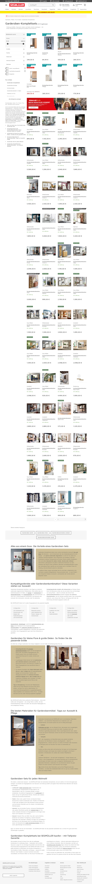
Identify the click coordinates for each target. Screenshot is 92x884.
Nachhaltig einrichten (81, 876)
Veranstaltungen (48, 878)
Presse (61, 878)
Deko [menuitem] (59, 9)
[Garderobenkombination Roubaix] (49, 313)
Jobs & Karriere (80, 869)
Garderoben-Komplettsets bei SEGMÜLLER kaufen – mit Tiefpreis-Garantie (15, 145)
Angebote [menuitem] (73, 9)
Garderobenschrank (16, 594)
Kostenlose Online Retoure (34, 871)
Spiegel (29, 592)
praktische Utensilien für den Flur (30, 627)
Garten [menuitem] (21, 9)
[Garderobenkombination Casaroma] (33, 407)
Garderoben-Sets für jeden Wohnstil (15, 141)
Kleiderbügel (22, 624)
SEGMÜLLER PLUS (82, 1)
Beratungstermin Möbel (65, 865)
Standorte (79, 865)
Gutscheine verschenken (50, 872)
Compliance (79, 881)
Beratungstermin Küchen (65, 867)
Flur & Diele (8, 80)
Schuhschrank (37, 592)
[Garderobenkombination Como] (80, 467)
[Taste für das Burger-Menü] (6, 5)
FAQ (61, 876)
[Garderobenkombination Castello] (80, 120)
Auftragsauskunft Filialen (34, 869)
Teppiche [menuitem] (52, 9)
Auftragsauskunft (69, 1)
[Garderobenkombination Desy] (80, 313)
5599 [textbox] (22, 41)
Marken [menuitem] (65, 9)
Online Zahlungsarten (33, 867)
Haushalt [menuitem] (44, 9)
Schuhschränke (10, 88)
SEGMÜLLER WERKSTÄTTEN (83, 874)
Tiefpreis (46, 869)
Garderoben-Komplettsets (13, 82)
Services (62, 872)
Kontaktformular (63, 871)
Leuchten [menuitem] (28, 9)
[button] (25, 68)
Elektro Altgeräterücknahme (66, 879)
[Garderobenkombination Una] (80, 407)
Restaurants (79, 867)
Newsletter (47, 871)
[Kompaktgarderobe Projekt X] (80, 497)
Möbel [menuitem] (7, 9)
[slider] (8, 44)
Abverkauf (47, 865)
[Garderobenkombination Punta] (64, 150)
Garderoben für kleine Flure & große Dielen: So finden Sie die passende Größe (16, 134)
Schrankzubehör (15, 627)
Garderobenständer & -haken (14, 90)
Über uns (79, 871)
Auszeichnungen (80, 879)
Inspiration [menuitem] (83, 9)
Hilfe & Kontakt (55, 1)
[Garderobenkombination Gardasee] (64, 344)
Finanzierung (63, 874)
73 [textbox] (7, 41)
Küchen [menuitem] (14, 9)
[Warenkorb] (85, 5)
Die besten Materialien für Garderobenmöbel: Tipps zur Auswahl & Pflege (16, 138)
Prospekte (44, 1)
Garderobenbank (28, 594)
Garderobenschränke (12, 85)
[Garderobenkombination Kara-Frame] (80, 376)
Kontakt (62, 869)
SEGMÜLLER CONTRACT (82, 878)
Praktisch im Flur (11, 93)
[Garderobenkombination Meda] (64, 437)
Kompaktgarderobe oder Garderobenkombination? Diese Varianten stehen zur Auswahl (14, 130)
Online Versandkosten (33, 865)
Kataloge (47, 876)
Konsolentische (10, 96)
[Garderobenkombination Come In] (80, 150)
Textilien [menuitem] (36, 9)
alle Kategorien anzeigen (15, 99)
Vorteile (78, 872)
